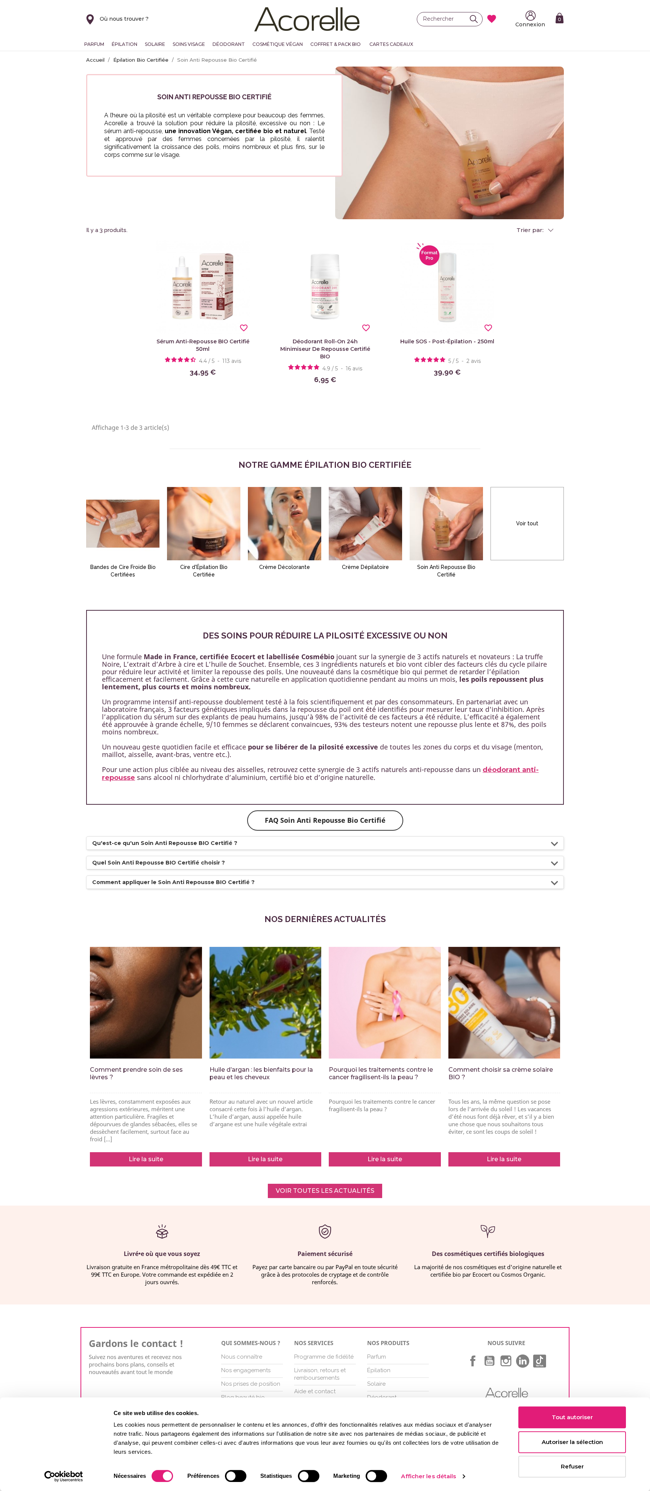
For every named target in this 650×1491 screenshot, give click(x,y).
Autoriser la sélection (572, 1441)
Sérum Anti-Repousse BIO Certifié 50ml (202, 345)
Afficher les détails (428, 1476)
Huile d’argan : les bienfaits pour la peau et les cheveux (261, 1073)
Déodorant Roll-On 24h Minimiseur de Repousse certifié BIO (325, 349)
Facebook (472, 1360)
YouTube (489, 1360)
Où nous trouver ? (124, 18)
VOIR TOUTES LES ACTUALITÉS (325, 1190)
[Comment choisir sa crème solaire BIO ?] (504, 1003)
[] (476, 19)
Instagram (505, 1360)
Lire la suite (146, 1159)
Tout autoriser (572, 1417)
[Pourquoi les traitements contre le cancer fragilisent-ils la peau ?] (385, 1003)
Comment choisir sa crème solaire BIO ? (500, 1073)
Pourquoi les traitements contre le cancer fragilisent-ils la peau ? (381, 1073)
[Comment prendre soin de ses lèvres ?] (146, 1003)
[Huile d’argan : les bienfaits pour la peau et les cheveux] (266, 1003)
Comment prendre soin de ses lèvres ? (136, 1073)
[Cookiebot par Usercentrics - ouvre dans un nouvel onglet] (64, 1476)
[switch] (235, 1476)
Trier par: (530, 230)
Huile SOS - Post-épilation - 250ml (447, 341)
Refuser (572, 1466)
